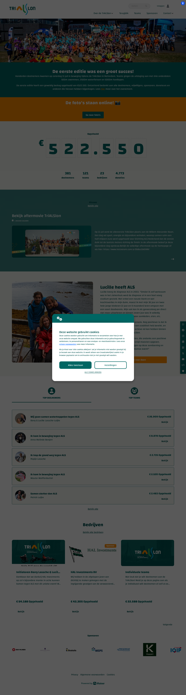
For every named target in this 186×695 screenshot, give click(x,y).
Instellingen (110, 365)
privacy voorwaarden (67, 344)
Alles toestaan (75, 365)
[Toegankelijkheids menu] (183, 3)
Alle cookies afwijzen (93, 372)
